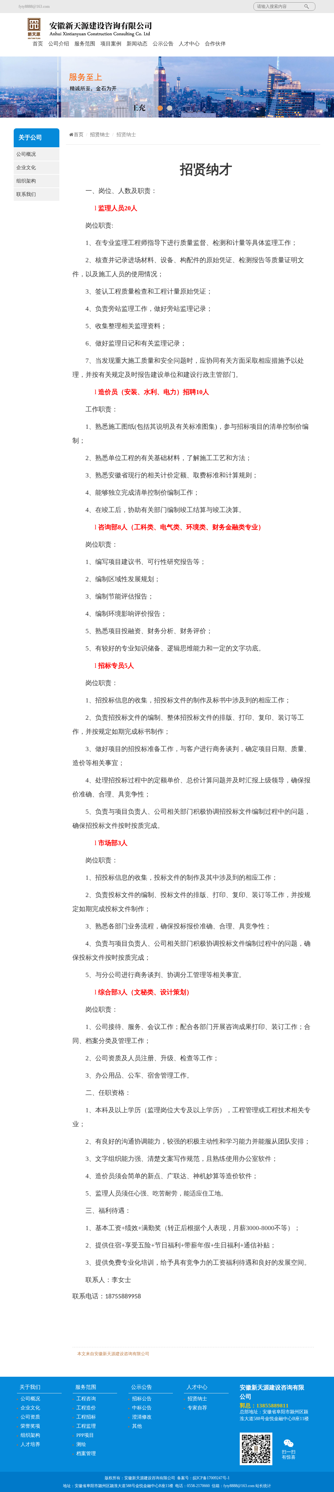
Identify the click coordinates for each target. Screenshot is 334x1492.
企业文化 (26, 167)
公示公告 (163, 43)
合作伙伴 (215, 43)
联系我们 (26, 194)
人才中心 (189, 43)
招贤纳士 (100, 134)
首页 (38, 43)
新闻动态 (137, 43)
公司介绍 (58, 43)
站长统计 (263, 1486)
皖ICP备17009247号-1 (211, 1478)
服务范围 (84, 43)
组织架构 (26, 181)
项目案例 (110, 43)
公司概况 (26, 154)
